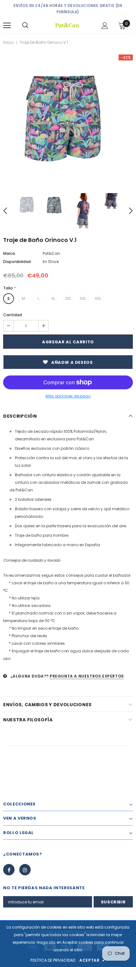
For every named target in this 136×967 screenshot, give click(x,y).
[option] (68, 119)
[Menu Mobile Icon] (7, 25)
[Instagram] (25, 869)
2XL (68, 298)
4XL (97, 298)
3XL (83, 298)
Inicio (8, 42)
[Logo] (67, 25)
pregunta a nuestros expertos (87, 676)
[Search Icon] (25, 25)
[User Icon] (105, 25)
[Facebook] (9, 869)
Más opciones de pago (68, 396)
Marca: (9, 253)
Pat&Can (51, 253)
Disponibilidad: (17, 261)
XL (53, 298)
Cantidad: (13, 315)
